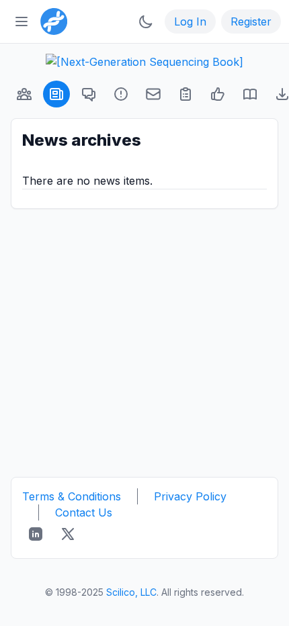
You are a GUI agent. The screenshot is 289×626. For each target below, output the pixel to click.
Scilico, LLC (131, 592)
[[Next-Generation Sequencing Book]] (144, 62)
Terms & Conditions (71, 496)
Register (251, 21)
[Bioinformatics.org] (51, 20)
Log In (190, 21)
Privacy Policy (190, 496)
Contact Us (83, 512)
